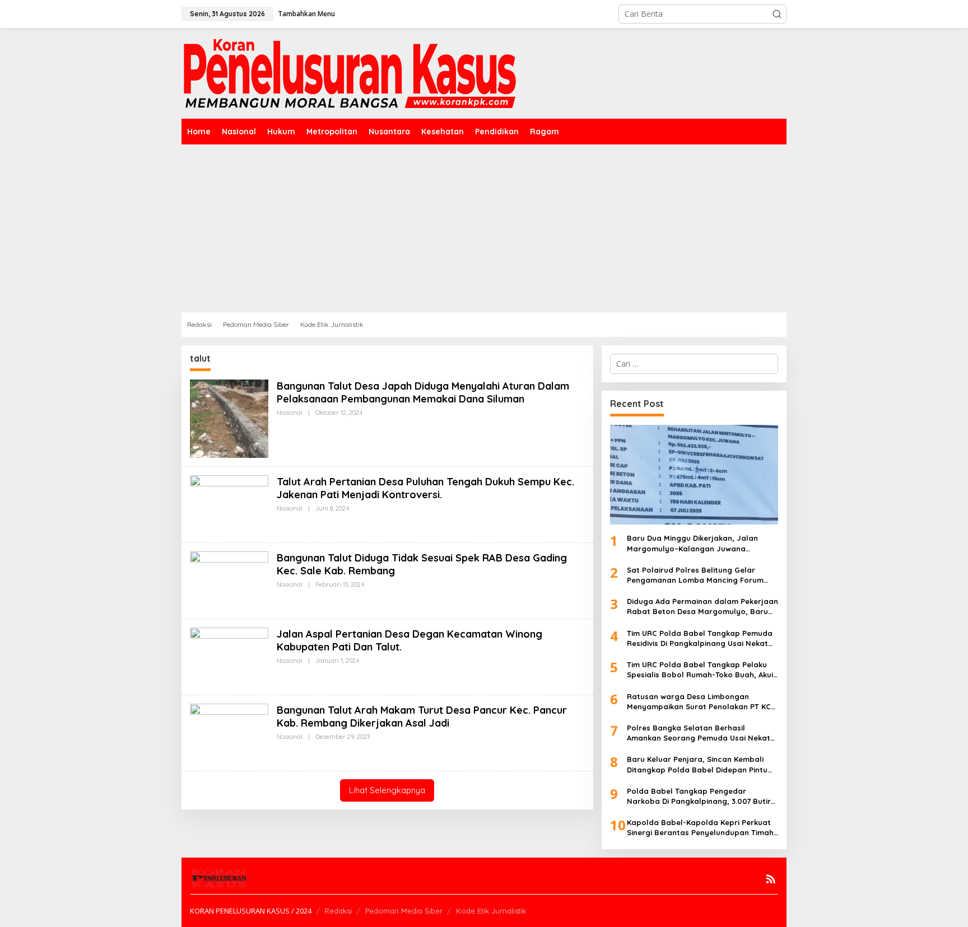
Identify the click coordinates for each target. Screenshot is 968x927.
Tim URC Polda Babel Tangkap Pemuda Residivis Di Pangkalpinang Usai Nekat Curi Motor (699, 638)
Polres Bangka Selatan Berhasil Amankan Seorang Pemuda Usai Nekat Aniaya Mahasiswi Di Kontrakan (698, 733)
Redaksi (338, 910)
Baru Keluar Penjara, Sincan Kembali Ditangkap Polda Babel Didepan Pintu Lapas (697, 764)
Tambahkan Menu (306, 13)
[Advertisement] (484, 228)
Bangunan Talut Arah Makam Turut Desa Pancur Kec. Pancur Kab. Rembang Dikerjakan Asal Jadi (422, 716)
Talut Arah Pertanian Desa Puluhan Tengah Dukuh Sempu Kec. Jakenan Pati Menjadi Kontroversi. (425, 488)
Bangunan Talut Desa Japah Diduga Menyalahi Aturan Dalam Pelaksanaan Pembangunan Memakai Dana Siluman (423, 392)
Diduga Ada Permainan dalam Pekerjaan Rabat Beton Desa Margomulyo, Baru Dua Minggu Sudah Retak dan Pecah (702, 606)
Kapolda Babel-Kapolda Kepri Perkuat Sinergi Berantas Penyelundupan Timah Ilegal (700, 827)
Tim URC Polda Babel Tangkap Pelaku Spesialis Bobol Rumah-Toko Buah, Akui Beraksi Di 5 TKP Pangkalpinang (700, 670)
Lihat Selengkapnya (387, 790)
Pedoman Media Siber (404, 910)
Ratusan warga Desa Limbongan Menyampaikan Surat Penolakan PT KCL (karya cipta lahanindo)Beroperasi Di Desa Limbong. (701, 701)
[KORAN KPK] (350, 72)
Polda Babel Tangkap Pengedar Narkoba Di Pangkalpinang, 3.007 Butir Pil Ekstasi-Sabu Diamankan (699, 796)
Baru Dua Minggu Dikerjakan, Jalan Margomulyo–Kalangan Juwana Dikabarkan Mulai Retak (692, 543)
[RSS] (771, 879)
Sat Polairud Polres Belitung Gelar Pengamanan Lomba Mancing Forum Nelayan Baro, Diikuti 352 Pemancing (695, 575)
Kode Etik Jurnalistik (491, 910)
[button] (777, 14)
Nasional (289, 412)
